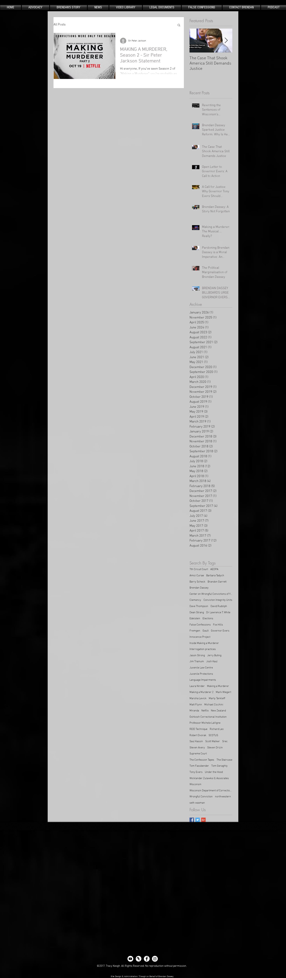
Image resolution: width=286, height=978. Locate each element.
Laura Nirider (197, 686)
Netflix (205, 710)
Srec (225, 741)
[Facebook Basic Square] (191, 820)
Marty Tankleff (217, 698)
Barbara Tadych (215, 575)
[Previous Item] (195, 41)
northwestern (223, 796)
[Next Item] (226, 41)
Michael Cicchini (213, 704)
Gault (206, 630)
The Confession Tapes (201, 760)
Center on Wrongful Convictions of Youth (210, 594)
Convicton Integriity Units (218, 600)
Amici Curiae (196, 575)
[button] (179, 25)
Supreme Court (198, 753)
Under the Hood (214, 772)
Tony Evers (196, 772)
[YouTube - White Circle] (130, 959)
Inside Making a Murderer (204, 643)
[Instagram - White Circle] (155, 959)
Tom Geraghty (219, 766)
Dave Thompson (198, 606)
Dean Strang (196, 612)
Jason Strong (197, 655)
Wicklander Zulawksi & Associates (209, 778)
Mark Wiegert (223, 692)
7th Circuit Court (198, 569)
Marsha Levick (197, 698)
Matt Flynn (195, 704)
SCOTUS (213, 735)
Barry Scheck (197, 581)
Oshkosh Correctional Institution (208, 717)
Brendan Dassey (199, 588)
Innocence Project (199, 637)
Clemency (195, 600)
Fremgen (194, 630)
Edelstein (194, 618)
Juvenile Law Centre (201, 667)
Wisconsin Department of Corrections (210, 790)
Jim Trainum (196, 661)
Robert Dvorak (197, 735)
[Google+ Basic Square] (203, 820)
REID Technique (198, 729)
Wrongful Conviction (201, 796)
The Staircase (224, 760)
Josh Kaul (212, 661)
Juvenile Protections (201, 674)
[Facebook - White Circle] (147, 959)
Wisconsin (195, 784)
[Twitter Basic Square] (197, 820)
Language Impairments (202, 680)
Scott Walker (212, 741)
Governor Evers (220, 630)
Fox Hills (218, 624)
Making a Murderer (218, 686)
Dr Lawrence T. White (218, 612)
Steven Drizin (215, 747)
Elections (208, 618)
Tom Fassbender (199, 766)
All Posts (60, 25)
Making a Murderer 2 (201, 692)
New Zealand (218, 710)
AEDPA (214, 569)
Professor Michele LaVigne (204, 723)
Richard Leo (217, 729)
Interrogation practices (202, 649)
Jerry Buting (214, 655)
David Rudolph (219, 606)
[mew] (138, 959)
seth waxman (197, 803)
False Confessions (200, 624)
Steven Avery (197, 747)
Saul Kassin (196, 741)
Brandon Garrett (217, 581)
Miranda (194, 710)
